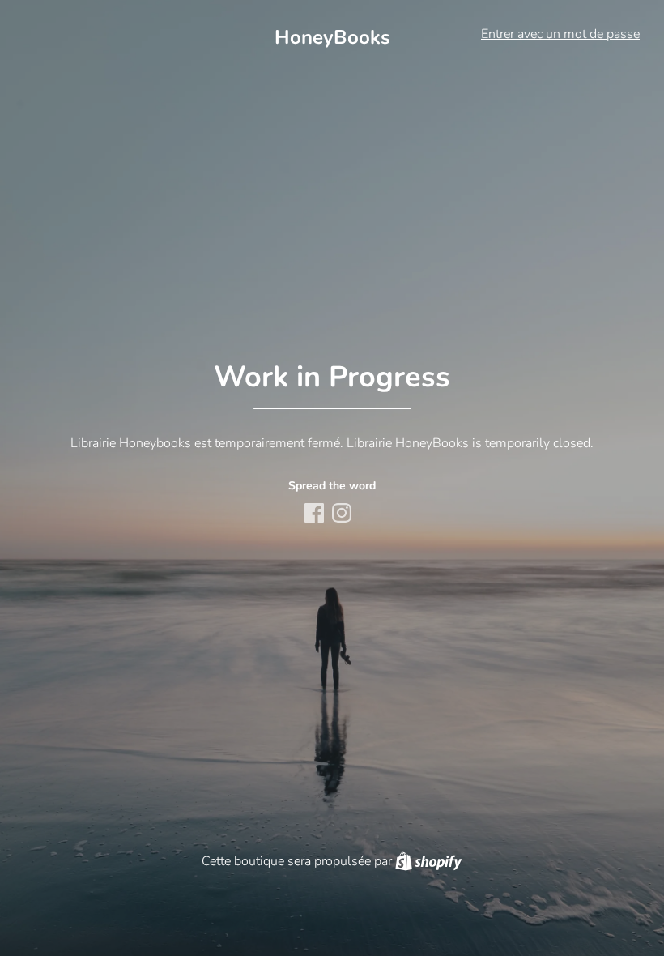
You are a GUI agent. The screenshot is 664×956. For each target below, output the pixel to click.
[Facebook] (315, 514)
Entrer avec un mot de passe (560, 34)
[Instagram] (343, 514)
